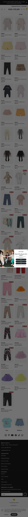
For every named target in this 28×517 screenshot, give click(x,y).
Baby (21, 259)
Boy (21, 261)
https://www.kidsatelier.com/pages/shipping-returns (22, 265)
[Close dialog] (27, 250)
